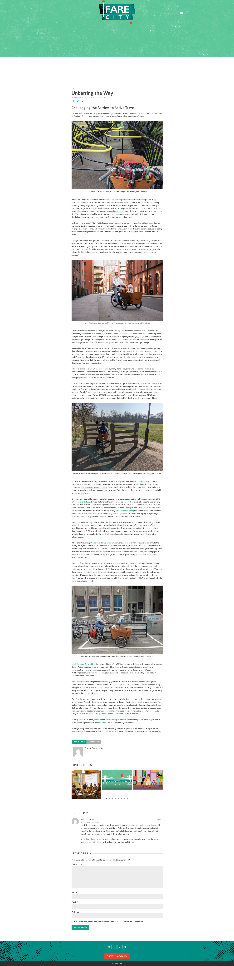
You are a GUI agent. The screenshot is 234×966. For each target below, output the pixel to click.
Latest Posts (93, 742)
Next (160, 785)
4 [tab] (115, 798)
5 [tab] (118, 798)
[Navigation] (182, 12)
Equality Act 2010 (116, 211)
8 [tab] (127, 798)
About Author (79, 742)
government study (82, 502)
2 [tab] (109, 798)
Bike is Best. (102, 722)
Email (75, 902)
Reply (159, 819)
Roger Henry (87, 819)
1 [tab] (107, 798)
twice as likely (149, 508)
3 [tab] (112, 798)
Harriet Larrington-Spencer (116, 719)
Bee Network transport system (94, 487)
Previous (73, 785)
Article (75, 89)
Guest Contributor (100, 98)
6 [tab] (121, 798)
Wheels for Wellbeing (125, 510)
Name (75, 892)
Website (75, 912)
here (133, 722)
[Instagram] (114, 947)
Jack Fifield (97, 719)
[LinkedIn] (82, 101)
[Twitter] (77, 101)
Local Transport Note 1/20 (82, 664)
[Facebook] (73, 101)
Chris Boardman (143, 481)
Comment (77, 865)
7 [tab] (124, 798)
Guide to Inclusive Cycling (101, 543)
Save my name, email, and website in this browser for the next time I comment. (109, 922)
